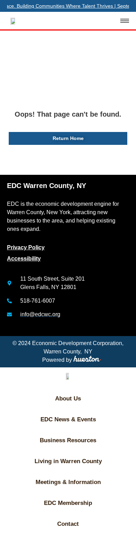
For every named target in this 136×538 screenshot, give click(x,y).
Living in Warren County (68, 461)
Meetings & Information (68, 482)
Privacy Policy (26, 247)
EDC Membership (68, 503)
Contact (68, 524)
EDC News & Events (68, 419)
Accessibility (24, 259)
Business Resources (68, 440)
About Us (68, 398)
